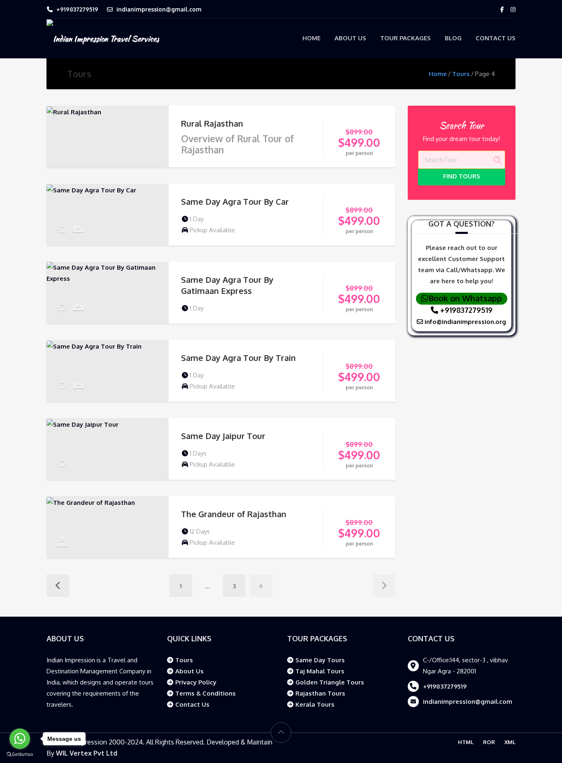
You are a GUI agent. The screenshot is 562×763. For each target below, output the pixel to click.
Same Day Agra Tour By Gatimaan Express (227, 285)
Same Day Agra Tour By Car (235, 201)
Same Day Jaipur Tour (223, 435)
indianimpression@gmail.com (159, 9)
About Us (350, 38)
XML (510, 742)
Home (311, 38)
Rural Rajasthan (212, 123)
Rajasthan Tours (320, 693)
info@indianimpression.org (464, 322)
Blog (453, 38)
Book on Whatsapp (465, 298)
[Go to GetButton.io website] (20, 754)
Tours (461, 74)
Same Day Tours (320, 660)
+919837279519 (77, 9)
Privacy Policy (195, 682)
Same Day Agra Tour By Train (238, 357)
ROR (489, 742)
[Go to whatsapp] (19, 738)
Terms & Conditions (205, 693)
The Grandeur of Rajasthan (233, 514)
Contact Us (496, 38)
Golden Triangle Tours (329, 682)
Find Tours (461, 176)
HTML (466, 742)
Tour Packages (405, 38)
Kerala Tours (314, 704)
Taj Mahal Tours (319, 671)
